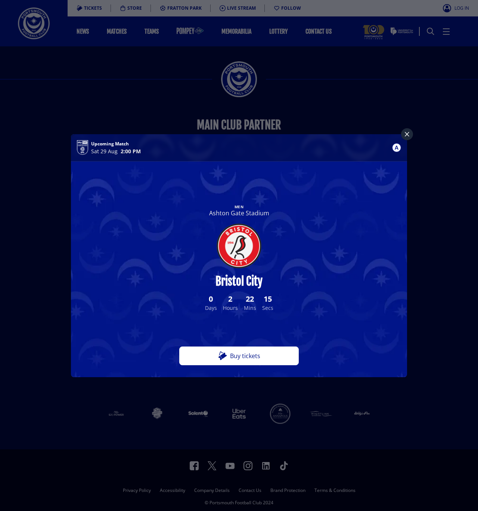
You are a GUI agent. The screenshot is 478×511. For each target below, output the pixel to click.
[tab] (397, 148)
